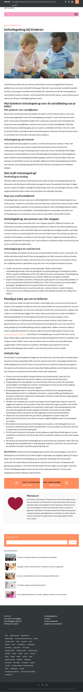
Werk (6, 668)
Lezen (30, 641)
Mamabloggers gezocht (12, 621)
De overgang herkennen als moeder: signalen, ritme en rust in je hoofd (41, 594)
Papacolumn (17, 647)
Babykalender (54, 482)
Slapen (7, 656)
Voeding (32, 662)
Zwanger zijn (8, 674)
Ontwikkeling (14, 25)
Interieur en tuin (9, 641)
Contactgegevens (50, 616)
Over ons (7, 616)
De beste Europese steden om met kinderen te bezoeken (37, 557)
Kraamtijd (24, 641)
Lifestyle (7, 644)
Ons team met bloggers (12, 618)
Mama (13, 644)
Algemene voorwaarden (53, 624)
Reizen (14, 653)
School (26, 653)
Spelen (18, 656)
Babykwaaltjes (9, 638)
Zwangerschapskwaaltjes (28, 671)
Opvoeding (8, 647)
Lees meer (16, 2)
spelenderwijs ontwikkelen (15, 334)
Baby (6, 25)
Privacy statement (51, 621)
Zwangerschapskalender (12, 671)
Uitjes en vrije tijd (10, 659)
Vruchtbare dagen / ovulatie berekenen (23, 665)
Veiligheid (19, 659)
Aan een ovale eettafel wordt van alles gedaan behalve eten (38, 576)
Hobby (36, 638)
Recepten (7, 653)
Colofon (47, 618)
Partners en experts (11, 624)
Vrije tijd (7, 665)
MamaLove (33, 495)
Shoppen (32, 653)
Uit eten (24, 656)
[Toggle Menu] (76, 14)
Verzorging (8, 662)
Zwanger (22, 668)
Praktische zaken (9, 650)
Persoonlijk (26, 647)
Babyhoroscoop (14, 635)
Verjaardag (27, 659)
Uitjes (30, 656)
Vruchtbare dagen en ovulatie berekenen (31, 585)
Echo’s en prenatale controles (23, 638)
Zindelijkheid (14, 668)
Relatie (20, 653)
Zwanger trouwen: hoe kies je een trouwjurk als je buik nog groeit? (40, 567)
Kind (17, 641)
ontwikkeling (59, 103)
